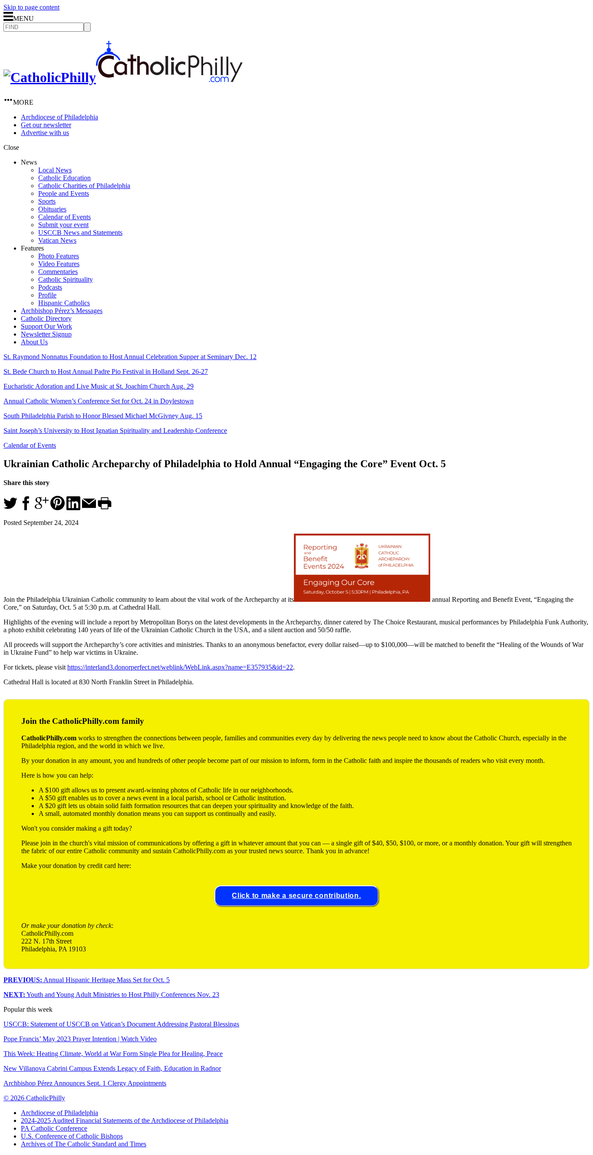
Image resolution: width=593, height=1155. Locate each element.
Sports (47, 201)
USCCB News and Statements (80, 232)
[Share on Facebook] (26, 508)
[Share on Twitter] (10, 508)
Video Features (58, 263)
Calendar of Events (64, 217)
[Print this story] (105, 508)
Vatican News (57, 240)
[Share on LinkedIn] (73, 508)
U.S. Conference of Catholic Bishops (72, 1136)
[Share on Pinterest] (57, 508)
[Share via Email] (89, 508)
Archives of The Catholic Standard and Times (83, 1144)
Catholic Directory (46, 318)
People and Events (63, 193)
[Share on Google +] (42, 508)
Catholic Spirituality (65, 279)
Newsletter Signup (46, 334)
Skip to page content (31, 7)
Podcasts (50, 287)
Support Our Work (46, 326)
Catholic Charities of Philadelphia (84, 185)
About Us (34, 342)
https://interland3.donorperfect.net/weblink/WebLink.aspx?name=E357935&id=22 (180, 667)
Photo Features (58, 256)
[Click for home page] (123, 77)
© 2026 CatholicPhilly (34, 1098)
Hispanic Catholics (64, 303)
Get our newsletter (46, 125)
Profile (47, 295)
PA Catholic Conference (54, 1128)
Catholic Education (64, 178)
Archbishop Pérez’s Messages (61, 310)
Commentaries (58, 271)
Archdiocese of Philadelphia (59, 117)
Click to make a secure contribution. (296, 895)
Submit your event (63, 224)
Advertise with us (45, 132)
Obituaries (52, 209)
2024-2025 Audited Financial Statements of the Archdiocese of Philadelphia (124, 1120)
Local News (55, 170)
